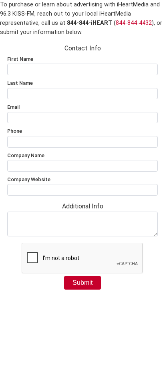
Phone (14, 131)
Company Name (25, 155)
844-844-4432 (134, 23)
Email (13, 107)
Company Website (28, 179)
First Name (20, 59)
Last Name (20, 83)
